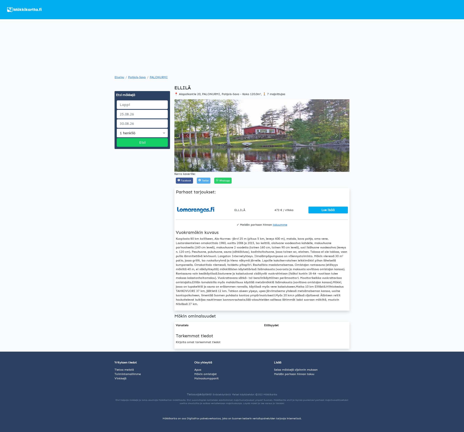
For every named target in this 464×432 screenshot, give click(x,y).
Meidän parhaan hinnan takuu (294, 374)
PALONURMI (159, 77)
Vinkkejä (120, 378)
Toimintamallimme (128, 374)
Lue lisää (328, 210)
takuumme (280, 224)
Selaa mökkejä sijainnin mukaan (296, 369)
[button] (187, 135)
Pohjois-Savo (137, 77)
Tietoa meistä (124, 369)
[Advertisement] (232, 46)
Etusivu (119, 77)
